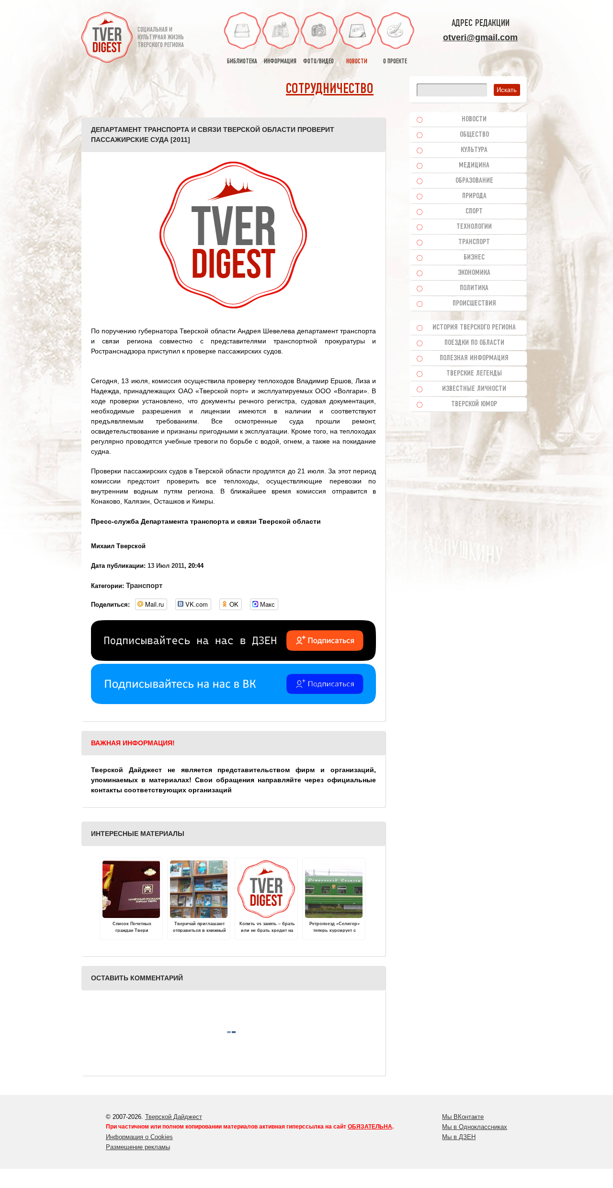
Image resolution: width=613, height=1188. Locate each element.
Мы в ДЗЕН (459, 1137)
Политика (474, 288)
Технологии (474, 226)
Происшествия (474, 303)
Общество (474, 134)
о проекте (395, 62)
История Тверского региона (474, 327)
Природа (474, 196)
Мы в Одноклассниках (474, 1126)
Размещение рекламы (138, 1147)
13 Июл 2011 (166, 565)
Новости (474, 119)
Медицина (474, 165)
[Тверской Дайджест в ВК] (233, 702)
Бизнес (474, 257)
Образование (474, 180)
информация (280, 62)
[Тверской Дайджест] (107, 39)
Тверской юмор (474, 404)
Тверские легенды (474, 373)
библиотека (242, 62)
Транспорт (144, 585)
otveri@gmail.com (480, 37)
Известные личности (474, 389)
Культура (474, 150)
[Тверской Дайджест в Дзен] (233, 658)
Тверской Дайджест (173, 1116)
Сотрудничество (330, 89)
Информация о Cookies (139, 1137)
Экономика (474, 273)
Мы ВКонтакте (463, 1116)
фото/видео (318, 62)
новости (356, 62)
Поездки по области (474, 343)
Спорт (474, 211)
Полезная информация (474, 358)
